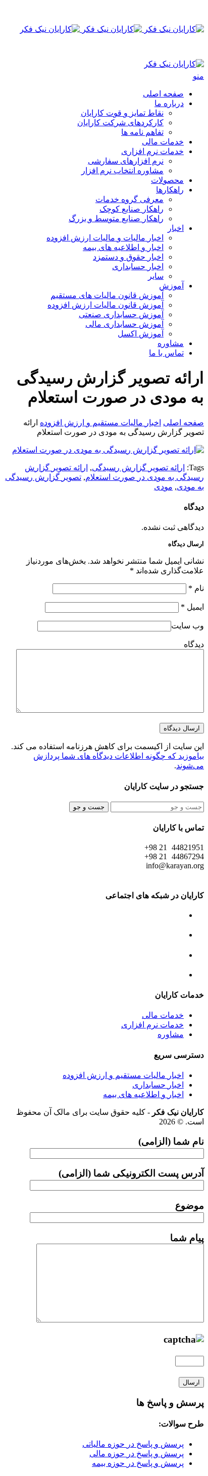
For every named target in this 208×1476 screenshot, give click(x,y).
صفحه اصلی (163, 93)
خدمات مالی (163, 141)
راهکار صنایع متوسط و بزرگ (116, 218)
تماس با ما (166, 353)
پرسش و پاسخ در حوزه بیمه (138, 1463)
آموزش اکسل (141, 333)
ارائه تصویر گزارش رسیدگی (138, 467)
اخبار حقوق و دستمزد (128, 257)
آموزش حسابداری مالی (124, 324)
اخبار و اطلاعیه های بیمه (123, 247)
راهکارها (170, 189)
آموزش (171, 285)
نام (196, 588)
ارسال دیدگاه (182, 728)
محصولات (167, 180)
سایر (156, 276)
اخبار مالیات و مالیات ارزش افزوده (105, 237)
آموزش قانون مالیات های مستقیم (107, 295)
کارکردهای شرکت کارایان (120, 122)
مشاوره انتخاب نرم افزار (122, 170)
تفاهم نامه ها (142, 132)
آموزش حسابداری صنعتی (121, 314)
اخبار (176, 228)
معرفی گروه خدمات (129, 199)
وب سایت (187, 625)
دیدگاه (194, 644)
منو (198, 76)
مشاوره (171, 343)
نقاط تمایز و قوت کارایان (122, 113)
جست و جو (89, 807)
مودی (163, 486)
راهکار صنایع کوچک (131, 209)
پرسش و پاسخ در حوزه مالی (136, 1453)
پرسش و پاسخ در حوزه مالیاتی (133, 1444)
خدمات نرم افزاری (152, 151)
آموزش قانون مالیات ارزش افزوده (105, 305)
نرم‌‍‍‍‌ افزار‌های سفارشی (126, 161)
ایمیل (192, 607)
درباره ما (169, 103)
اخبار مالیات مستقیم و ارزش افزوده (100, 422)
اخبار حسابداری (138, 266)
